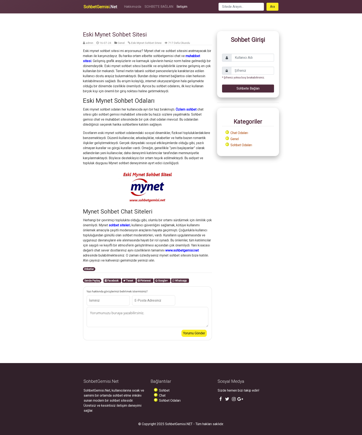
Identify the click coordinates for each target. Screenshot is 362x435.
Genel (121, 42)
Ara (272, 7)
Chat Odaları (239, 133)
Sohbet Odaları (241, 145)
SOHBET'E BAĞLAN (159, 7)
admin (89, 42)
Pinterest (146, 280)
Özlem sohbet (186, 109)
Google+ (163, 280)
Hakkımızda (132, 7)
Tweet (129, 280)
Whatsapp (181, 280)
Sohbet (164, 390)
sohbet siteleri (119, 225)
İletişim (182, 7)
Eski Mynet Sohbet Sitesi (146, 42)
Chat (162, 395)
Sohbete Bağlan (248, 88)
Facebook (113, 280)
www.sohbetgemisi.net (182, 250)
